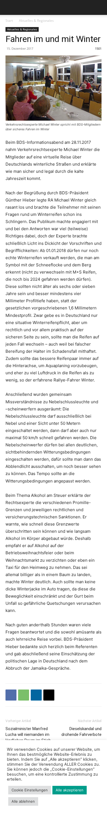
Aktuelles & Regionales (36, 20)
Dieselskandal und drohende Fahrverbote (81, 731)
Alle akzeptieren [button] (69, 790)
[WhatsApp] (23, 695)
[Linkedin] (36, 695)
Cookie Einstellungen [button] (30, 790)
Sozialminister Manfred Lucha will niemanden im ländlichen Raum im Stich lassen (28, 737)
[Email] (48, 695)
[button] (9, 7)
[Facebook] (10, 695)
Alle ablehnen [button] (23, 801)
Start (9, 20)
